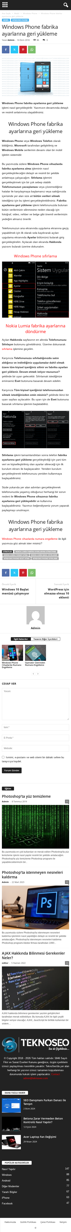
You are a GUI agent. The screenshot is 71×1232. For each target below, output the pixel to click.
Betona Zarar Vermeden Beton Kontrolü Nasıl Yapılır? (43, 1120)
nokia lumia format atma (16, 555)
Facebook (7, 1203)
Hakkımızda (10, 1222)
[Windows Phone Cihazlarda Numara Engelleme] (12, 653)
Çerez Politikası (48, 1222)
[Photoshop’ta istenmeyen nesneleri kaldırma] (35, 907)
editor (5, 962)
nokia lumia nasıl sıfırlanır (44, 555)
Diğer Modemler (10, 1186)
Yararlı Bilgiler (9, 1192)
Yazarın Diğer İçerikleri (45, 639)
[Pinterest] (23, 49)
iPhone (5, 1197)
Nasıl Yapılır (8, 1169)
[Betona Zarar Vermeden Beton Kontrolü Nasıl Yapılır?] (11, 1124)
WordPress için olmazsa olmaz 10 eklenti (56, 593)
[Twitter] (14, 49)
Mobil (16, 13)
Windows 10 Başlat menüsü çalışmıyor (15, 591)
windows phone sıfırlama (45, 558)
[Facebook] (5, 49)
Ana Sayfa (6, 13)
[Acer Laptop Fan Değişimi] (11, 1142)
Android (6, 1180)
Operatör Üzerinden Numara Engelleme (35, 663)
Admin (11, 40)
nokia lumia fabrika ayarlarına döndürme (36, 551)
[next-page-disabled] (38, 674)
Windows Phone (30, 13)
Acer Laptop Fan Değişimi (39, 1137)
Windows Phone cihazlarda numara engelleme (30, 538)
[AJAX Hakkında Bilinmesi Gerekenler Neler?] (35, 988)
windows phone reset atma (17, 558)
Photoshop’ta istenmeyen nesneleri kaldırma (32, 874)
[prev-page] (33, 674)
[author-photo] (35, 615)
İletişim (63, 1222)
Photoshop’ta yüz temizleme (26, 796)
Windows (7, 1174)
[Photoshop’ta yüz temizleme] (35, 827)
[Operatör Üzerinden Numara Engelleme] (35, 653)
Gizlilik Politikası (28, 1222)
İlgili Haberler (21, 639)
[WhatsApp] (32, 49)
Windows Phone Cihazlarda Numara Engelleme (11, 665)
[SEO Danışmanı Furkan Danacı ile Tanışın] (11, 1105)
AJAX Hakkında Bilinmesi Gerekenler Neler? (33, 955)
